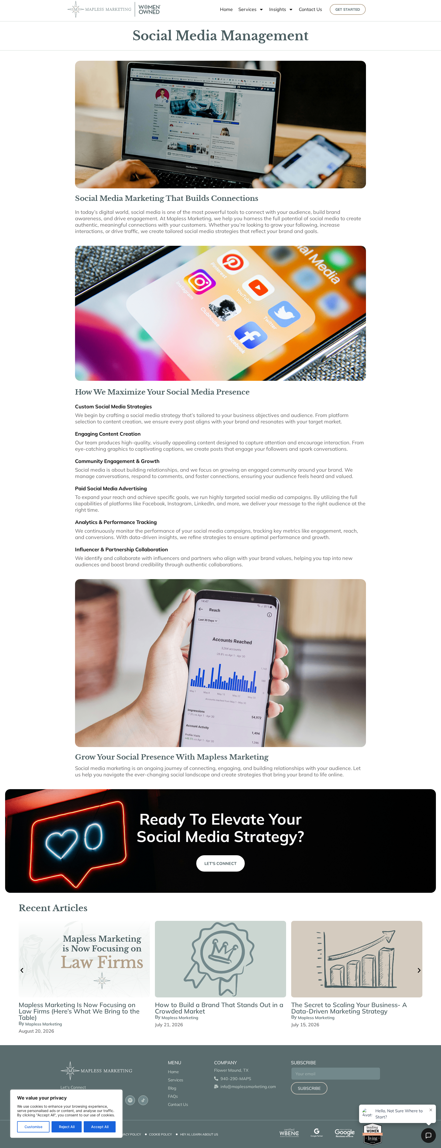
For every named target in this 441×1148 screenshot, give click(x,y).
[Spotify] (130, 1100)
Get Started (347, 9)
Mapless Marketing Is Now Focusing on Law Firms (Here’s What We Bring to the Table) (79, 1011)
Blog (172, 1088)
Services (247, 9)
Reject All (67, 1127)
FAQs (173, 1096)
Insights (277, 9)
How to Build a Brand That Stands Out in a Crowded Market (219, 1008)
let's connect (220, 863)
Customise (33, 1127)
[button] (22, 970)
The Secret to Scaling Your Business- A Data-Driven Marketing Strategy (349, 1008)
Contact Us (310, 9)
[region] (66, 1114)
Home (226, 9)
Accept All (99, 1127)
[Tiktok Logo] (143, 1100)
